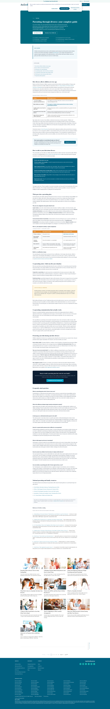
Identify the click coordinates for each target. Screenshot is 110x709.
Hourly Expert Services (19, 674)
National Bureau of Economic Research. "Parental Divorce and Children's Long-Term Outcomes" (51, 514)
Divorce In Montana (34, 688)
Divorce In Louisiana (67, 685)
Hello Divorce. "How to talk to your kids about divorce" (44, 536)
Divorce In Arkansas (67, 680)
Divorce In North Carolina (68, 689)
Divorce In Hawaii (34, 683)
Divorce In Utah (66, 692)
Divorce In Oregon (34, 691)
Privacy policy (46, 696)
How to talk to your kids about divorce (42, 67)
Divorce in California (83, 680)
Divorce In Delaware (50, 682)
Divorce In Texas (50, 692)
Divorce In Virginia (18, 694)
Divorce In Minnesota (67, 686)
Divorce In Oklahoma (18, 691)
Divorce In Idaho (50, 683)
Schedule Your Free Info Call (51, 1)
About (39, 664)
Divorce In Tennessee (34, 692)
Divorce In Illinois (66, 683)
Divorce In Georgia (18, 683)
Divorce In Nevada (67, 688)
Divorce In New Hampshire (84, 688)
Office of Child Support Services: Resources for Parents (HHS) (46, 489)
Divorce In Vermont (83, 692)
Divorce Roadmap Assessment (20, 672)
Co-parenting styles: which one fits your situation (44, 70)
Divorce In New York (50, 689)
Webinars (39, 670)
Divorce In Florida (83, 682)
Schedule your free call (70, 142)
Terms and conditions (38, 696)
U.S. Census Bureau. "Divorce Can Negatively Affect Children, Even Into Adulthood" (49, 525)
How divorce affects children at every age (42, 66)
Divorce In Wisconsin (67, 694)
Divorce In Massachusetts (35, 686)
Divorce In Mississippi (83, 686)
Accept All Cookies (64, 8)
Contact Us (40, 666)
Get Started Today (37, 32)
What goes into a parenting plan (41, 69)
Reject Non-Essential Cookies (75, 8)
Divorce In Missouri (18, 688)
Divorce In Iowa (17, 685)
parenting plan (55, 52)
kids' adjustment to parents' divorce (52, 367)
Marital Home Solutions (32, 668)
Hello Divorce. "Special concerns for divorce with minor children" (45, 541)
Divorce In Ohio (82, 689)
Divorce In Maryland (18, 686)
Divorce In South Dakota (19, 692)
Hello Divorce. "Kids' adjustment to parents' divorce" (43, 547)
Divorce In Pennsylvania (51, 691)
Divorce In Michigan (50, 686)
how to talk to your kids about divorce (53, 154)
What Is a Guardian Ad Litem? (74, 591)
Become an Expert (41, 668)
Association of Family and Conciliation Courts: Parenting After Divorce (47, 493)
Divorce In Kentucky (50, 685)
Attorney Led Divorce (18, 666)
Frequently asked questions (40, 75)
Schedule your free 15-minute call (55, 380)
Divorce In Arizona (50, 680)
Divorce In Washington (35, 694)
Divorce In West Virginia (51, 694)
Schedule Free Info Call (31, 664)
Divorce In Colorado (18, 682)
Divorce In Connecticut (35, 682)
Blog (28, 670)
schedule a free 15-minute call (58, 501)
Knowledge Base (30, 666)
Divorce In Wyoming (83, 694)
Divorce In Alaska (34, 680)
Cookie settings (55, 8)
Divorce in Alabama (18, 680)
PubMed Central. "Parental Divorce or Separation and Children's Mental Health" (48, 519)
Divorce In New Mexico (35, 689)
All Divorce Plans (18, 664)
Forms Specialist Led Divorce (20, 668)
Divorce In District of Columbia (69, 682)
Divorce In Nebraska (50, 688)
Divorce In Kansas (34, 685)
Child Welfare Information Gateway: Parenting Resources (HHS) (46, 487)
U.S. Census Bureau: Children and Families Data (43, 495)
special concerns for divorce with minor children (43, 258)
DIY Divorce (17, 670)
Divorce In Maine (82, 685)
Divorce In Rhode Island (68, 691)
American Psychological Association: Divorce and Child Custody (46, 491)
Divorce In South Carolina (84, 691)
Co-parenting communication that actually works (44, 72)
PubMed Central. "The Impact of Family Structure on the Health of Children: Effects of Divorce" (51, 530)
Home (34, 18)
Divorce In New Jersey (18, 689)
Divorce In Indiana (83, 683)
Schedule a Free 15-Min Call (50, 32)
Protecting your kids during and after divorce (43, 74)
